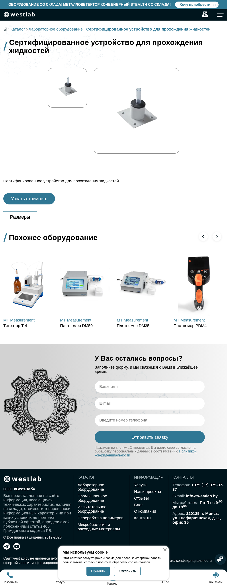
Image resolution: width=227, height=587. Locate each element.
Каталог (17, 29)
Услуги (140, 485)
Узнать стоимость (29, 198)
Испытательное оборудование (92, 509)
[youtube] (16, 548)
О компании (145, 511)
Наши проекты (147, 491)
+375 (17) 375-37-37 (197, 487)
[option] (67, 88)
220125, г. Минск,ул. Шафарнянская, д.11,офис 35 (196, 518)
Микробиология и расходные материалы (99, 526)
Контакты (142, 518)
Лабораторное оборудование (56, 29)
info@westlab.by (202, 496)
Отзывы (141, 498)
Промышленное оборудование (92, 498)
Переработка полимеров (100, 518)
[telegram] (6, 548)
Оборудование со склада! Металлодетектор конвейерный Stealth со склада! (89, 4)
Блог (138, 505)
